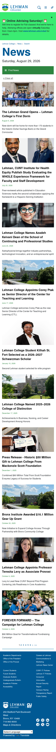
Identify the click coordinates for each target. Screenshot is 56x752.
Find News (13, 70)
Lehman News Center (44, 665)
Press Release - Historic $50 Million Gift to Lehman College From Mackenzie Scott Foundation (26, 461)
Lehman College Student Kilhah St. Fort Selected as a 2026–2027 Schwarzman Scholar (26, 354)
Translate (24, 735)
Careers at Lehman (43, 655)
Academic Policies (10, 683)
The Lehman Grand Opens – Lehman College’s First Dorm (27, 114)
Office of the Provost (11, 661)
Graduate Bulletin (10, 677)
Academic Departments (12, 655)
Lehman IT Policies (43, 673)
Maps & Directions (12, 724)
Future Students (9, 673)
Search (27, 43)
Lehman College (8, 43)
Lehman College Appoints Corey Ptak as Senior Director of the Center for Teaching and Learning (28, 294)
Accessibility (8, 686)
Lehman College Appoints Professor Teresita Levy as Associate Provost (27, 569)
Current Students (9, 670)
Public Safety (41, 696)
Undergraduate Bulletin (12, 680)
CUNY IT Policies (43, 670)
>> (35, 644)
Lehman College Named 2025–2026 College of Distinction (26, 406)
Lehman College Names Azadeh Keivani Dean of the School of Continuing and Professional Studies (27, 237)
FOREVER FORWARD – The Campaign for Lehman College (23, 622)
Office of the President (12, 658)
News (19, 43)
